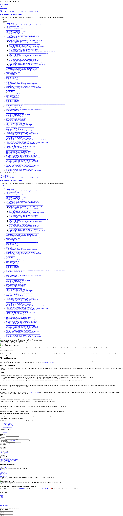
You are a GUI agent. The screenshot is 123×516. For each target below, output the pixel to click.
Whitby (1, 495)
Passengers (2, 455)
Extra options (3, 447)
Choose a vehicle (4, 452)
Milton (1, 497)
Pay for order (3, 472)
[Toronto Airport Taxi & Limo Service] (10, 11)
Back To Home (3, 473)
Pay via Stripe (3, 469)
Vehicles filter (3, 453)
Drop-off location (4, 441)
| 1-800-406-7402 (15, 1)
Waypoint (2, 438)
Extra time (2, 448)
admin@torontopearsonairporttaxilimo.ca (40, 488)
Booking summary (12, 460)
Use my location (12, 440)
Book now (11, 461)
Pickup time (3, 437)
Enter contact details (13, 459)
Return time (2, 446)
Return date (2, 444)
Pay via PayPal (3, 467)
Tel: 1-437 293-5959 (6, 1)
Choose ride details (4, 459)
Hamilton (2, 493)
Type (1, 457)
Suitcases (2, 456)
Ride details (2, 434)
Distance (5, 432)
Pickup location (8, 440)
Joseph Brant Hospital (48, 362)
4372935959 (22, 488)
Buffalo (1, 496)
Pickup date (3, 435)
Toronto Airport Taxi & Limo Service (11, 14)
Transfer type (3, 443)
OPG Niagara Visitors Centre (32, 392)
